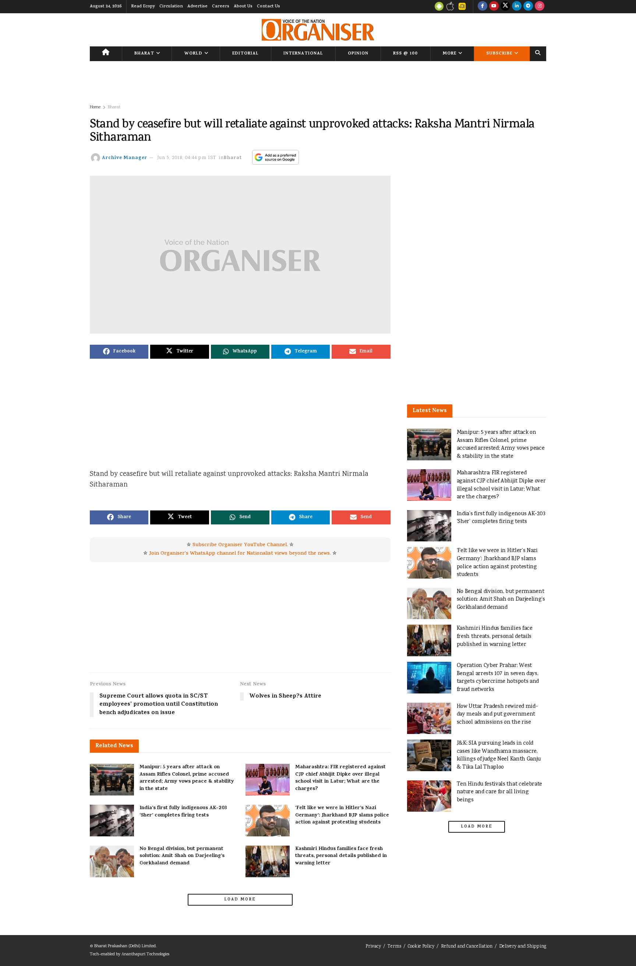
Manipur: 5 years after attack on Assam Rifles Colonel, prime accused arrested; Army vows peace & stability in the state (186, 778)
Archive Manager (124, 158)
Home (95, 107)
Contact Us (268, 6)
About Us (243, 6)
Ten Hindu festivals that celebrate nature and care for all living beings (500, 792)
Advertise (197, 6)
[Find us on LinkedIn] (517, 6)
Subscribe (499, 53)
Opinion (358, 53)
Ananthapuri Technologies (145, 954)
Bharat (144, 53)
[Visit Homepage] (318, 30)
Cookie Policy (421, 946)
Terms (394, 946)
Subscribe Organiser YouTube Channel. (240, 545)
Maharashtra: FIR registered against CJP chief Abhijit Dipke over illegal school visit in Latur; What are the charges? (340, 778)
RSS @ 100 (405, 53)
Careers (220, 6)
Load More (240, 899)
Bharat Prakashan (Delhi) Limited (125, 946)
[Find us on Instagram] (539, 6)
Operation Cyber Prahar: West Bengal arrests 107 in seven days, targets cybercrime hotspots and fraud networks (498, 677)
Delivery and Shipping (522, 946)
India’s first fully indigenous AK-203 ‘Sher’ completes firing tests (183, 812)
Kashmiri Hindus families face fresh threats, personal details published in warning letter (341, 856)
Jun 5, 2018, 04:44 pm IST (186, 158)
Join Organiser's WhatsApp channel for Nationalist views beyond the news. (240, 554)
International (303, 53)
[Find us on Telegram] (528, 6)
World (193, 53)
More (449, 53)
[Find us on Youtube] (494, 6)
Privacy (373, 946)
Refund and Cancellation (466, 946)
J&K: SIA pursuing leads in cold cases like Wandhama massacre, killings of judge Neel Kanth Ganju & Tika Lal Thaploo (499, 755)
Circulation (171, 6)
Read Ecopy (143, 6)
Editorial (245, 53)
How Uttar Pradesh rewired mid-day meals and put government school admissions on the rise (497, 714)
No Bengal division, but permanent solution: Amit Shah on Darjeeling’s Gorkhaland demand (182, 856)
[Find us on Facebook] (482, 6)
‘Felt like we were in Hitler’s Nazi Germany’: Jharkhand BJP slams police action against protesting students (342, 815)
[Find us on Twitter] (505, 6)
